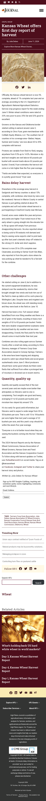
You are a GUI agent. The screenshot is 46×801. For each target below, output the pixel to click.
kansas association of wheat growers (25, 518)
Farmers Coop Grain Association (22, 516)
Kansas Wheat (23, 522)
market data (30, 755)
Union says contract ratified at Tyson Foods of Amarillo (23, 539)
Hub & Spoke (26, 790)
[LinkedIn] (29, 87)
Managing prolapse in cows (14, 554)
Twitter (29, 467)
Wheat (9, 22)
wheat (25, 525)
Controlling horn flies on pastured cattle (19, 561)
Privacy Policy (23, 795)
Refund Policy (23, 796)
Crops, (4, 22)
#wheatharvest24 (13, 460)
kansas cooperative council (15, 520)
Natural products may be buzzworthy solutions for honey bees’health (23, 547)
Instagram (18, 467)
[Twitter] (23, 87)
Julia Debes (13, 41)
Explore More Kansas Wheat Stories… (18, 47)
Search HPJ (7, 578)
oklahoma (19, 525)
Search (38, 583)
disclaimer (27, 776)
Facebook (8, 467)
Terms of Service (11, 795)
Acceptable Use (34, 795)
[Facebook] (17, 87)
